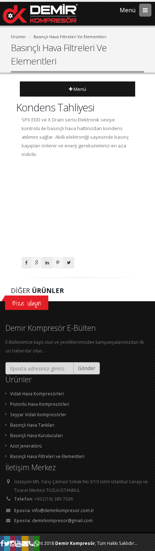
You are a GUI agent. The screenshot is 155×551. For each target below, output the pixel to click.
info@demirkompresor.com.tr (63, 510)
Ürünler (18, 36)
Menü (79, 89)
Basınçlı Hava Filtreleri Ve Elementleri (70, 36)
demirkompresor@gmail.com (62, 520)
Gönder (86, 368)
